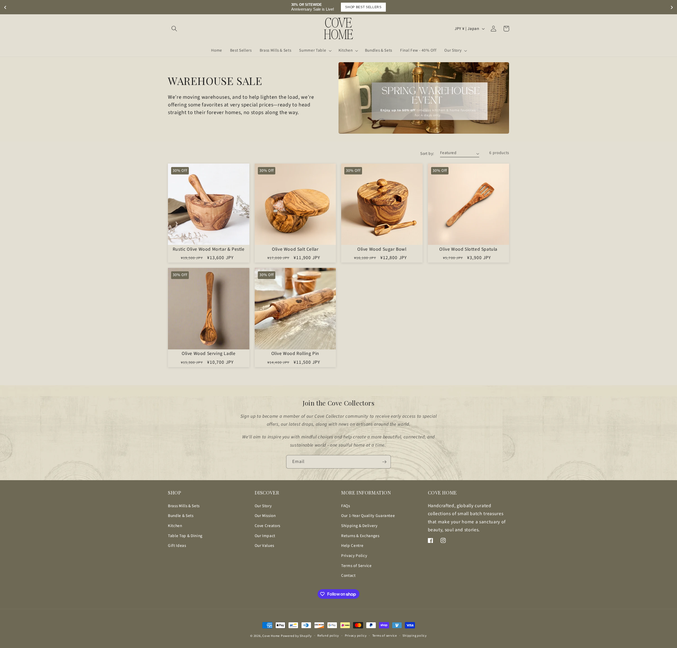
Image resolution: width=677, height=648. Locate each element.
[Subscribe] (384, 462)
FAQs (345, 506)
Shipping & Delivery (359, 526)
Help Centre (352, 545)
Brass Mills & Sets (184, 506)
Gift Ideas (177, 545)
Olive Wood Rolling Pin (295, 354)
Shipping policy (414, 635)
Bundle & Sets (181, 516)
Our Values (265, 545)
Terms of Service (356, 566)
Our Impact (265, 536)
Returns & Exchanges (360, 536)
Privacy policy (356, 635)
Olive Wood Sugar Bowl (381, 249)
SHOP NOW (480, 7)
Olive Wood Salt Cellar (295, 249)
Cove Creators (268, 526)
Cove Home (271, 636)
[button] (174, 28)
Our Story (263, 506)
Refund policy (328, 635)
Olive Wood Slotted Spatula (468, 249)
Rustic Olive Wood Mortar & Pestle (209, 249)
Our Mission (265, 516)
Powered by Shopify (296, 636)
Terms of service (384, 635)
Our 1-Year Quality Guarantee (368, 516)
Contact (348, 575)
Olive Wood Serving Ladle (208, 354)
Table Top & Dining (185, 536)
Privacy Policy (354, 556)
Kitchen (175, 526)
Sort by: (427, 153)
